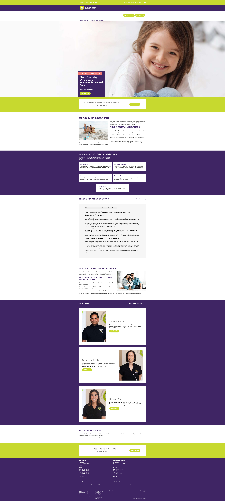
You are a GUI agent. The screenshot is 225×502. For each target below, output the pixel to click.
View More (139, 199)
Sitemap (88, 494)
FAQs (88, 492)
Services (92, 20)
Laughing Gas (97, 492)
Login (144, 491)
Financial (80, 494)
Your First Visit (90, 490)
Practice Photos (82, 492)
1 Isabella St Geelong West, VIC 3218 (84, 463)
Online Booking (128, 15)
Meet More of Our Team (135, 303)
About (80, 490)
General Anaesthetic (99, 20)
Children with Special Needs (99, 495)
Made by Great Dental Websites (139, 498)
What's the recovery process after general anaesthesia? (100, 207)
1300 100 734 (140, 15)
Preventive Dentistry (98, 490)
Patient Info (81, 496)
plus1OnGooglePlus (83, 481)
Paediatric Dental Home (84, 20)
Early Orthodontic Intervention (98, 498)
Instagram (85, 481)
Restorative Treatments (99, 491)
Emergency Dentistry (111, 490)
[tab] (112, 208)
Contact (81, 483)
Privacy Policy (89, 496)
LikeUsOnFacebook (80, 481)
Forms (88, 491)
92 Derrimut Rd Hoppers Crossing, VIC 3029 (119, 463)
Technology (81, 493)
